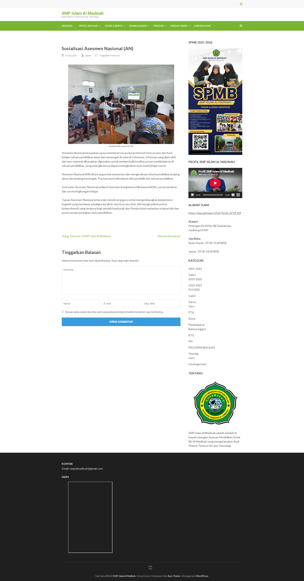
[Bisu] (233, 195)
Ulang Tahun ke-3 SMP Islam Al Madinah (86, 236)
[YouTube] (241, 3)
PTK (191, 312)
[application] (215, 183)
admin (88, 55)
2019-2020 (195, 279)
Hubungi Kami (202, 25)
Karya (192, 302)
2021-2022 (195, 268)
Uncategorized (197, 364)
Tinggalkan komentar (109, 55)
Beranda (67, 25)
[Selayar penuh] (238, 195)
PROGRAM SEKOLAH (201, 347)
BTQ (191, 335)
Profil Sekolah (88, 25)
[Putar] (192, 195)
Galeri (192, 275)
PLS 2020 (194, 289)
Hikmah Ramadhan (168, 236)
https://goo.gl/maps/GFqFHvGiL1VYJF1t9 (214, 213)
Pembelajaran (138, 25)
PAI (190, 341)
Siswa (191, 318)
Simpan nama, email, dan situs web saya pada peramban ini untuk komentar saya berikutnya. (114, 311)
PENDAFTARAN (178, 25)
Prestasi (158, 25)
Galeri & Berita (113, 25)
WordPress (202, 576)
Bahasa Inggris (197, 329)
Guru (191, 306)
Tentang (193, 353)
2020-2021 (195, 285)
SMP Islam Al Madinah (83, 13)
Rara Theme (174, 576)
